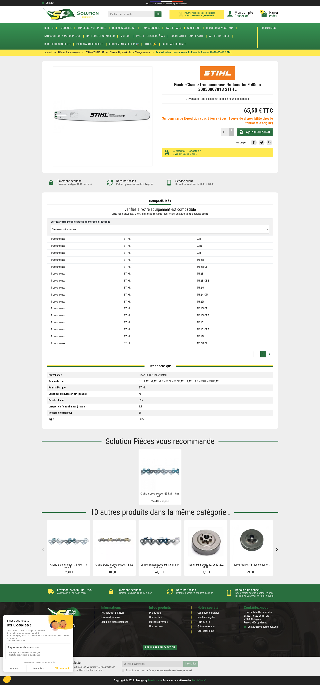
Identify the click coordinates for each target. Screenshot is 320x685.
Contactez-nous (206, 630)
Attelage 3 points (174, 44)
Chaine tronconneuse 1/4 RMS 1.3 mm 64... (68, 566)
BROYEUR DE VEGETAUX (219, 28)
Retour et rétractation (160, 647)
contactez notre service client (192, 213)
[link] (253, 142)
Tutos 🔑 (151, 44)
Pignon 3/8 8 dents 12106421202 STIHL (206, 566)
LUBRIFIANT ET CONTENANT (187, 36)
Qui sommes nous (207, 626)
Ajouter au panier (258, 132)
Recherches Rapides (57, 44)
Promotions (268, 28)
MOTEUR (125, 36)
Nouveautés (155, 617)
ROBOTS (49, 28)
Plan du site (204, 621)
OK (158, 14)
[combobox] (160, 229)
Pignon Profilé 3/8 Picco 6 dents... (251, 564)
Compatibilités (160, 201)
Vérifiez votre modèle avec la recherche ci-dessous (80, 221)
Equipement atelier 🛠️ (124, 44)
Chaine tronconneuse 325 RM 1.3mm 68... (160, 495)
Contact (50, 2)
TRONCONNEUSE (150, 28)
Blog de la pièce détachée (114, 621)
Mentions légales (206, 617)
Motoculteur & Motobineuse (62, 36)
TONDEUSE (65, 28)
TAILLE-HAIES (174, 28)
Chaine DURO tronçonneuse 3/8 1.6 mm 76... (114, 566)
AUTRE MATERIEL (219, 36)
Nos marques (156, 626)
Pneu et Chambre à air (150, 36)
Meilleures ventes (158, 621)
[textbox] (160, 229)
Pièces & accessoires (89, 44)
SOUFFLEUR (193, 28)
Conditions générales (208, 612)
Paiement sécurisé (110, 617)
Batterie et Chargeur (100, 36)
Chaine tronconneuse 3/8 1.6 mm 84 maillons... (160, 566)
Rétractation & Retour (112, 612)
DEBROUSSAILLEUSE (123, 28)
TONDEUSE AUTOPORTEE (92, 28)
